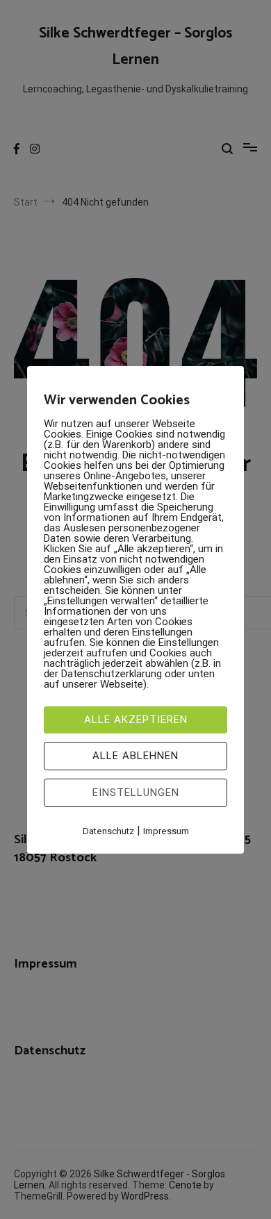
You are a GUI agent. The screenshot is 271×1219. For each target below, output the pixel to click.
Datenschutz (108, 831)
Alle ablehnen (135, 755)
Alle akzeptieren (136, 719)
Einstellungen (135, 792)
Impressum (166, 831)
